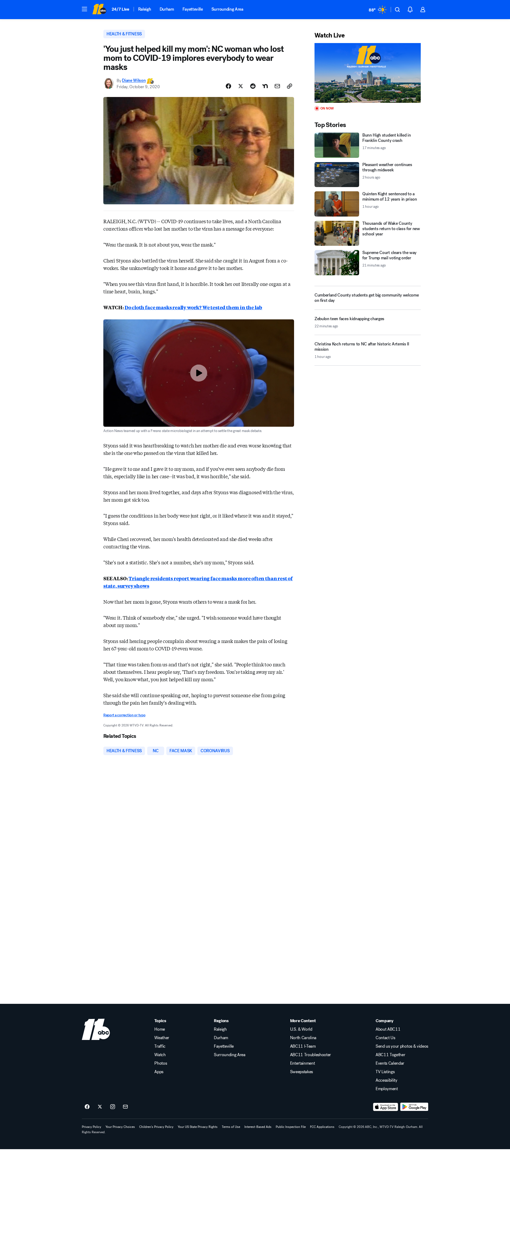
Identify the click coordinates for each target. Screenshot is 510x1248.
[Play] (367, 73)
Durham (167, 9)
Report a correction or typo (124, 715)
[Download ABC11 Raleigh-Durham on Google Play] (414, 1107)
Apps (158, 1072)
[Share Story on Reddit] (252, 86)
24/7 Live (120, 9)
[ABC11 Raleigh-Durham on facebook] (87, 1107)
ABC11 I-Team (303, 1046)
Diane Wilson (134, 80)
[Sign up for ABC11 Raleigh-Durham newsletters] (125, 1107)
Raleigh (144, 9)
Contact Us (385, 1038)
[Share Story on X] (240, 86)
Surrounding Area (227, 9)
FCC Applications (322, 1126)
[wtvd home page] (96, 1029)
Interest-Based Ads (257, 1126)
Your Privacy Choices (120, 1126)
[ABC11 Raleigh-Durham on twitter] (100, 1107)
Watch (159, 1055)
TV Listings (385, 1072)
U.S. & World (301, 1029)
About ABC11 (388, 1029)
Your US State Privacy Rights (198, 1126)
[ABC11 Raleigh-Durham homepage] (99, 9)
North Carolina (303, 1038)
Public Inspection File (291, 1126)
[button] (84, 9)
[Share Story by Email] (277, 86)
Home (159, 1029)
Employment (387, 1089)
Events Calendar (390, 1063)
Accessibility (386, 1080)
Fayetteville (192, 9)
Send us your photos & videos (402, 1046)
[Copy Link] (289, 86)
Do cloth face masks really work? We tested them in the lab (193, 307)
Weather (161, 1038)
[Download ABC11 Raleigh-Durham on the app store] (385, 1107)
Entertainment (302, 1063)
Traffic (159, 1046)
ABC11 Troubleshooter (310, 1055)
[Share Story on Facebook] (228, 86)
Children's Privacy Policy (156, 1126)
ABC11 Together (390, 1055)
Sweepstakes (301, 1072)
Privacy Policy (91, 1126)
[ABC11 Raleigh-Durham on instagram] (112, 1107)
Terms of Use (231, 1126)
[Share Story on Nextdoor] (265, 86)
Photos (160, 1063)
